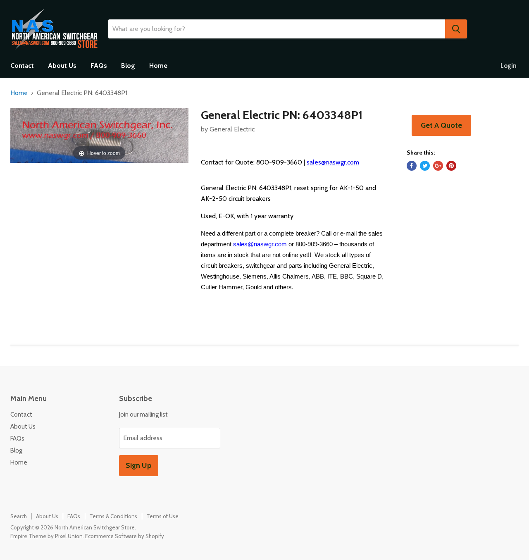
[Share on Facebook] (412, 166)
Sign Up (139, 465)
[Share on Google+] (438, 166)
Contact (22, 65)
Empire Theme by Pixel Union (46, 536)
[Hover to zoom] (99, 135)
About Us (62, 65)
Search (18, 516)
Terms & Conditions (113, 516)
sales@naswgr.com (333, 162)
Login (508, 65)
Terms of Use (162, 516)
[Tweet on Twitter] (425, 166)
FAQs (99, 65)
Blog (128, 65)
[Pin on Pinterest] (451, 166)
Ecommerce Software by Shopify (124, 536)
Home (158, 65)
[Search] (456, 28)
